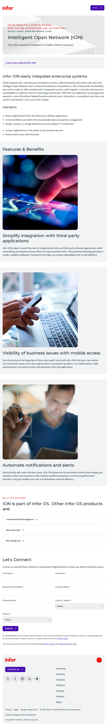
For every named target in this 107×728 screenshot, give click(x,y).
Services (60, 691)
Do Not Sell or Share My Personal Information (60, 709)
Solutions (60, 679)
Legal (16, 709)
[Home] (8, 8)
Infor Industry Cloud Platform (30, 25)
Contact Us (13, 669)
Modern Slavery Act (29, 709)
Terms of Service (65, 644)
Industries (61, 668)
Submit (9, 628)
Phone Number (9, 600)
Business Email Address (13, 587)
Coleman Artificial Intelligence (20, 519)
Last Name (60, 573)
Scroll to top (99, 660)
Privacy (8, 709)
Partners (60, 696)
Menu (95, 8)
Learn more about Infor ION (21, 63)
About (59, 702)
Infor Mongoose (13, 540)
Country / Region (62, 600)
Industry (6, 614)
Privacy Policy (62, 638)
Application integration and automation (36, 28)
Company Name (62, 587)
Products (60, 674)
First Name (8, 573)
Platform (60, 685)
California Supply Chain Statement (20, 714)
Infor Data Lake (13, 530)
